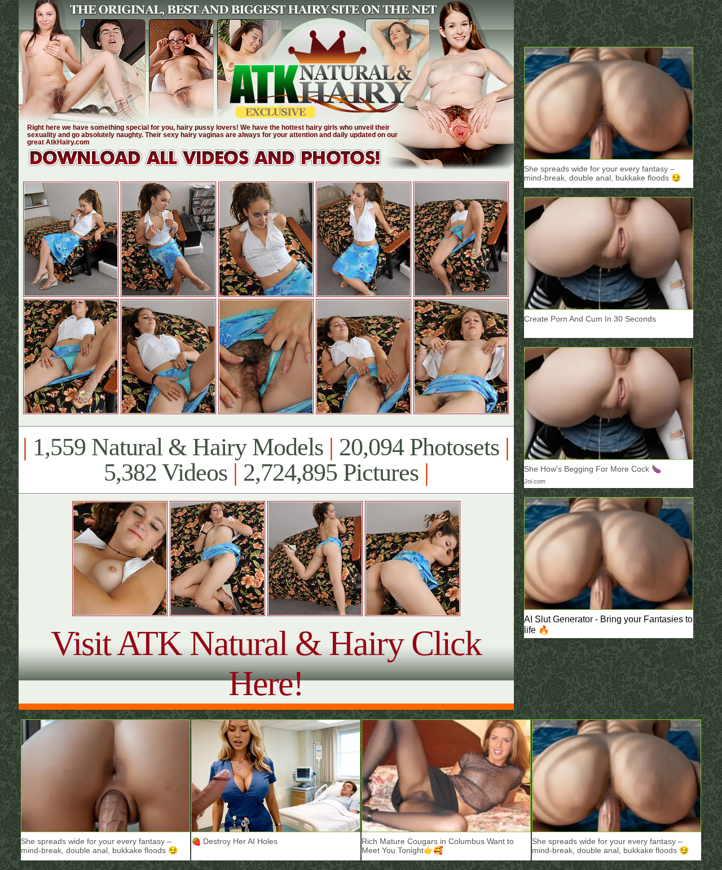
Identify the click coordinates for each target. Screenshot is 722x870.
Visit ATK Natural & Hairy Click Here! (266, 663)
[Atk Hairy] (216, 166)
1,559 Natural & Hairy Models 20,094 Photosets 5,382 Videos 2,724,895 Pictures (266, 459)
